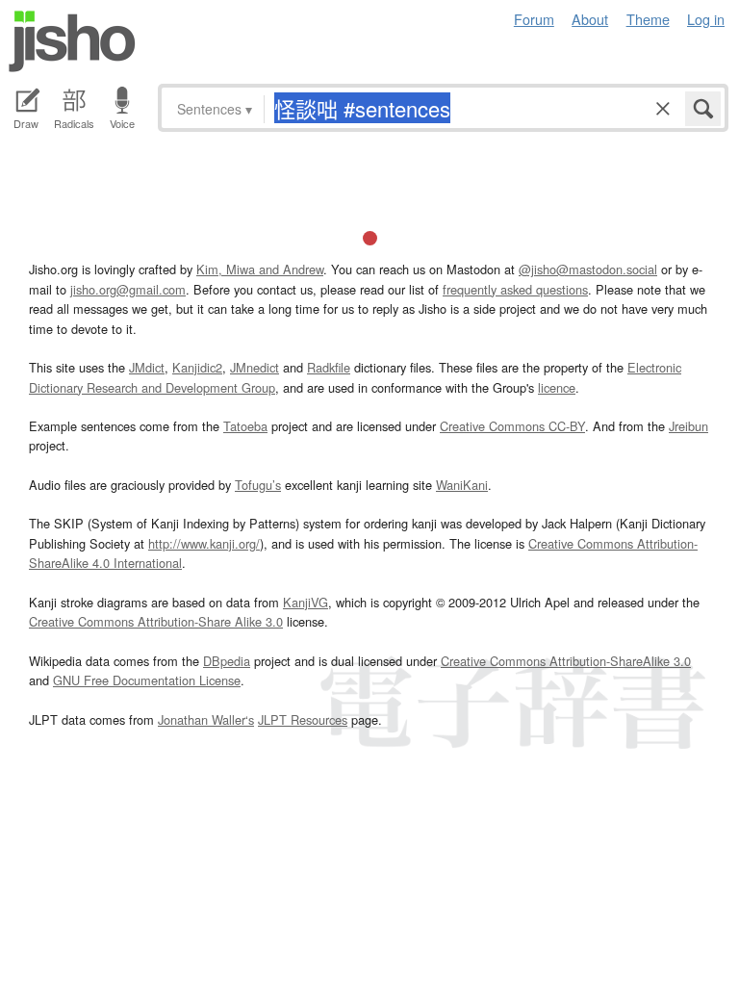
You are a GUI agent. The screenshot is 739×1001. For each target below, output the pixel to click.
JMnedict (254, 367)
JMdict (147, 367)
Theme (648, 19)
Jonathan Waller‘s (206, 719)
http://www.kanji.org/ (204, 543)
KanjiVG (305, 602)
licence (556, 387)
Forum (534, 19)
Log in (706, 19)
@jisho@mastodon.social (588, 269)
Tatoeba (245, 426)
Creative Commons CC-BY (512, 426)
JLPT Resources (302, 719)
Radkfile (328, 367)
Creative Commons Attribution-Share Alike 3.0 (156, 621)
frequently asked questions (515, 289)
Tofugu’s (258, 484)
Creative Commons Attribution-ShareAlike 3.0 (566, 661)
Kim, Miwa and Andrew (259, 269)
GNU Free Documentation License (147, 680)
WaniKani (462, 484)
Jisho (72, 41)
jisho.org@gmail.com (128, 289)
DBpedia (226, 661)
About (590, 19)
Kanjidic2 (197, 367)
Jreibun (688, 426)
